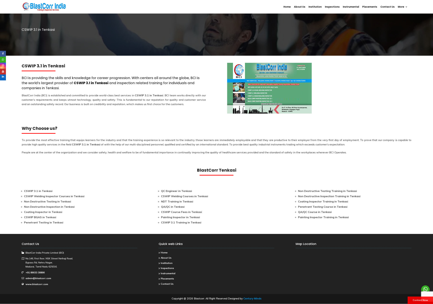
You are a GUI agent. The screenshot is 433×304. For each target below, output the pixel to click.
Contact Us (387, 7)
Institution (315, 7)
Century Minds (252, 298)
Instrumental (351, 7)
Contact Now (420, 300)
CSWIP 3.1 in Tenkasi (91, 83)
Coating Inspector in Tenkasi (43, 212)
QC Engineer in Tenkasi (176, 191)
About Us (299, 7)
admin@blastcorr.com (38, 278)
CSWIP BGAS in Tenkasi (40, 217)
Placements (369, 7)
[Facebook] (3, 54)
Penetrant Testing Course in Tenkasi (322, 206)
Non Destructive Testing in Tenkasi (47, 201)
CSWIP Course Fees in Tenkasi (181, 212)
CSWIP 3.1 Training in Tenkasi (181, 222)
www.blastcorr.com (37, 284)
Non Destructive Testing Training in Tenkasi (327, 191)
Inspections (332, 7)
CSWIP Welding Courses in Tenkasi (184, 196)
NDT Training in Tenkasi (177, 201)
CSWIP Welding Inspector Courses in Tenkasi (54, 196)
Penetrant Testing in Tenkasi (43, 222)
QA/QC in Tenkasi (173, 206)
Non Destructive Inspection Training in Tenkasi (329, 196)
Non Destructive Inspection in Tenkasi (49, 206)
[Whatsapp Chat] (425, 289)
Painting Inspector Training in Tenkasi (323, 217)
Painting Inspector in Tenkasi (180, 217)
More (401, 7)
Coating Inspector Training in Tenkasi (323, 201)
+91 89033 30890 (35, 272)
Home (287, 7)
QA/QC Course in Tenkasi (315, 212)
